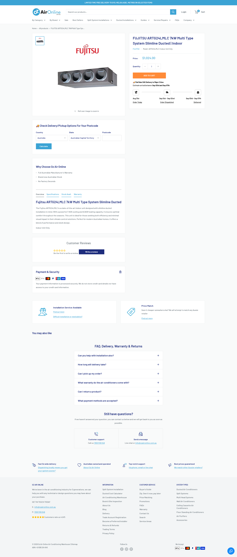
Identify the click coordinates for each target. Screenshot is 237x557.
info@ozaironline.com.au (146, 443)
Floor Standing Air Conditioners (190, 512)
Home (34, 28)
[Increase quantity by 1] (158, 66)
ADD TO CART (149, 75)
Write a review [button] (91, 252)
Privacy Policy (108, 533)
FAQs (177, 20)
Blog (104, 509)
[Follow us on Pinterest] (131, 549)
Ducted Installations (125, 20)
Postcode (106, 132)
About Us (106, 505)
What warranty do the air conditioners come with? (103, 382)
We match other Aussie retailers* (188, 467)
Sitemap (74, 544)
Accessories (182, 520)
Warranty (143, 509)
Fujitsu (136, 49)
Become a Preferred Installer (114, 521)
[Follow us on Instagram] (126, 549)
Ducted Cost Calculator (112, 493)
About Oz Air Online (91, 467)
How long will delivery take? (92, 364)
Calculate (44, 146)
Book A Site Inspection (112, 501)
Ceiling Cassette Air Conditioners (185, 506)
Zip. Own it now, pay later (150, 493)
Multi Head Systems (185, 497)
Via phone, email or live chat (141, 467)
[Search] (173, 12)
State (71, 132)
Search (142, 517)
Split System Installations (98, 20)
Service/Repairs (161, 20)
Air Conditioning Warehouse (114, 497)
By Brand (54, 20)
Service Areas (145, 521)
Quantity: (137, 66)
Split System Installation (112, 489)
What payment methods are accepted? (98, 400)
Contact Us (144, 513)
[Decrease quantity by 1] (145, 66)
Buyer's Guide (145, 489)
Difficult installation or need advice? (67, 317)
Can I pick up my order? (90, 373)
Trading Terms (108, 529)
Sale (66, 20)
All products (43, 28)
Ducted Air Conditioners (187, 489)
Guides (144, 20)
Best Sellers (78, 20)
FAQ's (141, 505)
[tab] (40, 194)
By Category (37, 20)
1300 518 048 (99, 443)
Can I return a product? (89, 391)
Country (39, 132)
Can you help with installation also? (96, 355)
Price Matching (145, 497)
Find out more (58, 312)
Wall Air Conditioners (186, 501)
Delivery (106, 513)
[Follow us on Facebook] (122, 549)
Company (188, 20)
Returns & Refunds (110, 525)
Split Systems (182, 493)
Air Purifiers (182, 516)
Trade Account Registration (114, 517)
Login (183, 12)
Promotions (144, 501)
